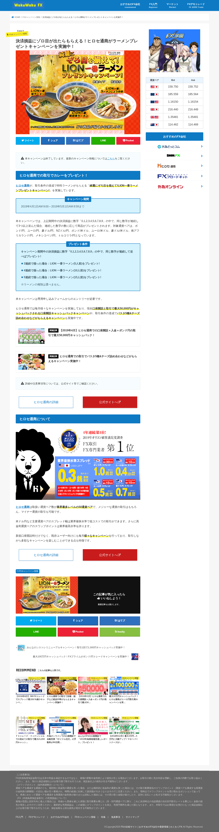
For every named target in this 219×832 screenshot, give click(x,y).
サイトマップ (132, 817)
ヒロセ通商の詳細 (46, 402)
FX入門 (153, 5)
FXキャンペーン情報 (28, 571)
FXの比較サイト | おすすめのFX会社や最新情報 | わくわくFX (151, 826)
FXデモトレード (196, 5)
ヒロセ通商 (22, 185)
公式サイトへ (108, 402)
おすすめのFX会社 (130, 5)
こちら (111, 158)
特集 (103, 817)
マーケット (172, 5)
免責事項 (115, 817)
